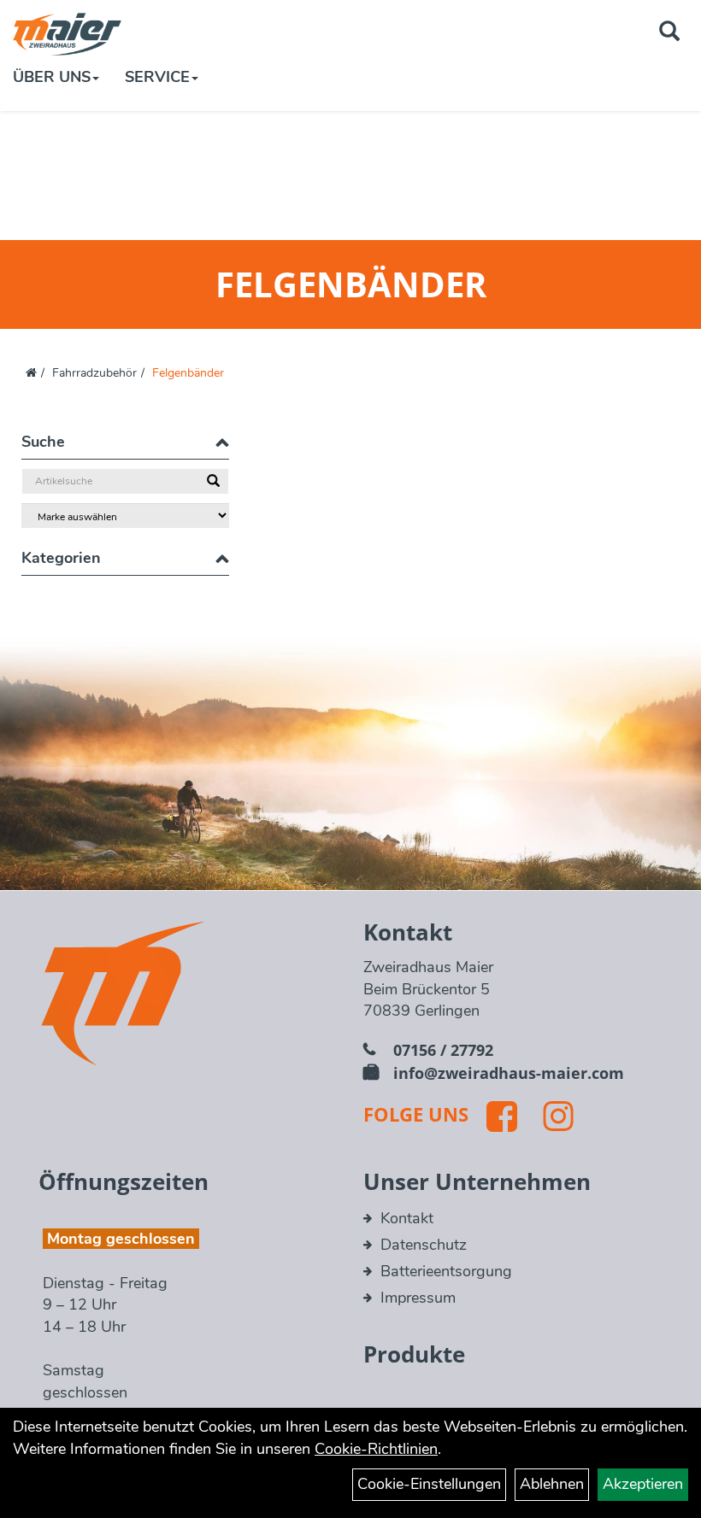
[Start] (31, 373)
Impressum (418, 1297)
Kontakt (406, 1218)
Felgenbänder (188, 373)
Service (157, 77)
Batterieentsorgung (446, 1271)
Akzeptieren (643, 1484)
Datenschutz (423, 1244)
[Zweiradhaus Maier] (67, 34)
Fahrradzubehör (94, 373)
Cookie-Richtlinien (376, 1449)
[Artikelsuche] (669, 33)
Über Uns (52, 77)
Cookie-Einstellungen (429, 1484)
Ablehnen (552, 1484)
